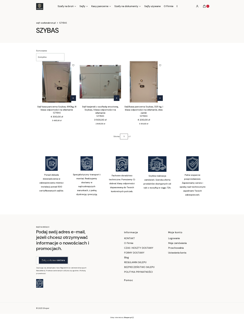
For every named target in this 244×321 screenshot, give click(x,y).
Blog (126, 257)
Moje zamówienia (177, 243)
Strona (116, 136)
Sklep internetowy (121, 317)
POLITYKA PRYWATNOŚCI (138, 271)
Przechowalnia (176, 247)
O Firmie (128, 243)
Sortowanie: (41, 50)
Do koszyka (73, 98)
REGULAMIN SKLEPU (135, 262)
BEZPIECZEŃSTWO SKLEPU (139, 267)
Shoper (46, 308)
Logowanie (174, 238)
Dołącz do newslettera (53, 260)
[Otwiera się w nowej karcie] (39, 283)
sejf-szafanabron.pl (46, 22)
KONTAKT (129, 238)
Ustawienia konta (177, 252)
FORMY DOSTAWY (134, 252)
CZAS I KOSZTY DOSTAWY (138, 247)
